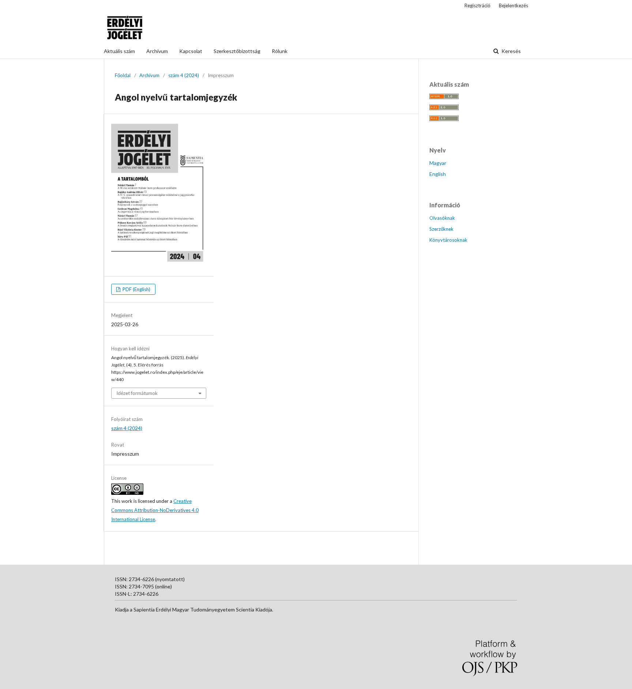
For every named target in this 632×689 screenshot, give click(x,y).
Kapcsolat (190, 51)
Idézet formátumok (137, 393)
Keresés (510, 51)
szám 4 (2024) (183, 75)
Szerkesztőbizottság (237, 51)
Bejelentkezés (513, 5)
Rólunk (279, 51)
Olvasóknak (442, 218)
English (437, 174)
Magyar (437, 163)
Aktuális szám (119, 51)
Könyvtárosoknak (448, 240)
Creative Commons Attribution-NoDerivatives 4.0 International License (155, 510)
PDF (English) (135, 289)
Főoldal (123, 75)
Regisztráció (477, 5)
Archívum (157, 51)
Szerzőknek (441, 229)
